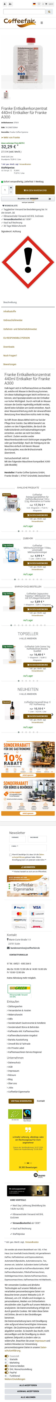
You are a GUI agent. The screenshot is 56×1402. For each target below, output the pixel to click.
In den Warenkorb (36, 190)
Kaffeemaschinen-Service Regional (25, 1052)
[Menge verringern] (11, 192)
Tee (44, 1261)
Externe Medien (17, 1366)
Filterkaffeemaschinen (34, 1272)
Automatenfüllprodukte (15, 1261)
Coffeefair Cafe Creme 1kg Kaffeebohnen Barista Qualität (37, 648)
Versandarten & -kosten (19, 1010)
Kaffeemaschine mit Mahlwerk (37, 1279)
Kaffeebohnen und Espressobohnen (27, 1257)
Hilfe (10, 1019)
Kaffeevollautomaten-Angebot (22, 1035)
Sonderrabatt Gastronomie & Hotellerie (27, 1023)
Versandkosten (25, 164)
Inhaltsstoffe (9, 311)
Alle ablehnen (28, 1397)
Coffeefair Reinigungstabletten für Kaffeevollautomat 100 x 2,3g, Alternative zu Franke (37, 498)
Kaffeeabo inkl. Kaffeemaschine (23, 1031)
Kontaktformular (18, 955)
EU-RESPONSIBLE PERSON (16, 338)
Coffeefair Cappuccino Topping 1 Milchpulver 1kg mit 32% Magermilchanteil (37, 596)
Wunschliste (11, 206)
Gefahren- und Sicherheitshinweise (20, 329)
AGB (10, 1067)
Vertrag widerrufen (21, 1101)
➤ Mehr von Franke (10, 137)
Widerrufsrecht (15, 1014)
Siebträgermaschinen (14, 1276)
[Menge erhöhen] (11, 188)
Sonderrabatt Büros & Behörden (23, 1027)
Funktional (15, 1376)
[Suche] (49, 11)
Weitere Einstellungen (15, 1379)
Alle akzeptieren (28, 1385)
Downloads (8, 347)
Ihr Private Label (16, 1048)
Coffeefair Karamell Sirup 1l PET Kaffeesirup (37, 703)
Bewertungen (9, 364)
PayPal (13, 1372)
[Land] (34, 4)
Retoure (12, 1075)
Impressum (13, 1071)
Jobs (10, 1087)
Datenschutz (14, 1062)
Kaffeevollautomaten (34, 1268)
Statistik (14, 1359)
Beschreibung (10, 302)
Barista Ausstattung (18, 1039)
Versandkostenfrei (22, 1223)
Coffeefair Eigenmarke (19, 1091)
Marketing (14, 1362)
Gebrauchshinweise (12, 320)
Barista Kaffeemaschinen (35, 1276)
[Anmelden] (5, 4)
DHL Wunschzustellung (21, 1369)
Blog (10, 1079)
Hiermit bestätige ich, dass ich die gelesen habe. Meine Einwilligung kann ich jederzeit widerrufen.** (29, 857)
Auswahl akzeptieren (28, 1391)
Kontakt (41, 1101)
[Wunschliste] (39, 4)
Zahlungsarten (15, 1006)
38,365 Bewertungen (28, 1167)
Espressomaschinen (14, 1279)
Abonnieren (29, 867)
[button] (28, 200)
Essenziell (14, 1356)
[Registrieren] (10, 4)
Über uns (12, 1083)
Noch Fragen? (10, 355)
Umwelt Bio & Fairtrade (19, 1044)
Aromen (8, 1264)
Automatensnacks (34, 1261)
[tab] (28, 302)
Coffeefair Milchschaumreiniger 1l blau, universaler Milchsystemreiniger (37, 549)
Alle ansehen (29, 638)
